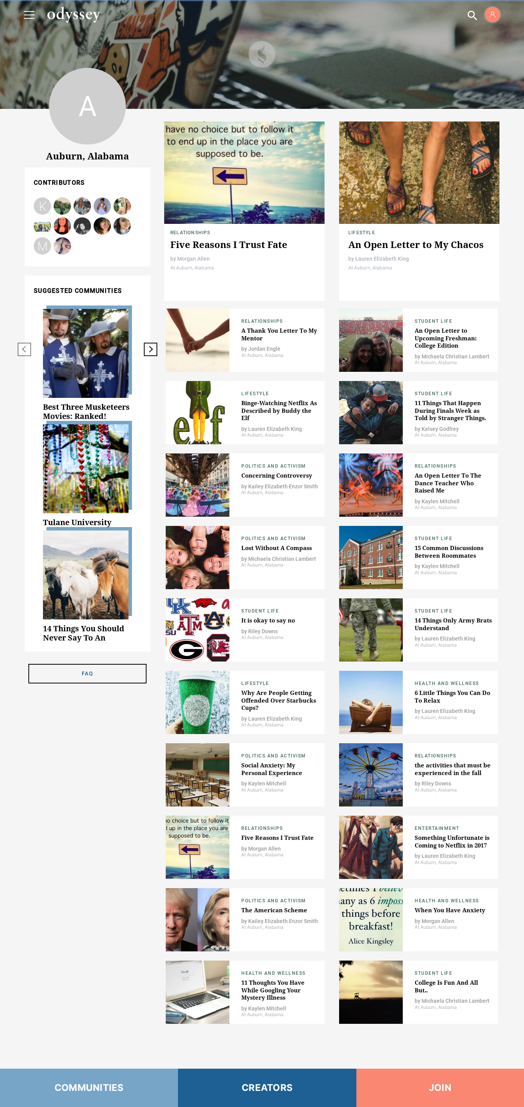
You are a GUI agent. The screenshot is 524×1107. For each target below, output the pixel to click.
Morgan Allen (122, 226)
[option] (87, 365)
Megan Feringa (42, 246)
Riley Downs (102, 206)
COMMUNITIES (89, 1087)
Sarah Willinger (62, 206)
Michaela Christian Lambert (122, 206)
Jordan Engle (62, 226)
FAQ (87, 673)
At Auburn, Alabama (192, 268)
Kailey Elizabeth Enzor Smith (82, 226)
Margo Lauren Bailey (102, 226)
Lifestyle (361, 232)
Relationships (190, 232)
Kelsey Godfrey (62, 246)
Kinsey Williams (42, 226)
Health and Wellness (447, 683)
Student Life (433, 321)
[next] (150, 349)
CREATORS (267, 1087)
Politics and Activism (273, 466)
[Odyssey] (73, 15)
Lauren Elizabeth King (82, 206)
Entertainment (437, 828)
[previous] (24, 349)
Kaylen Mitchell (42, 206)
